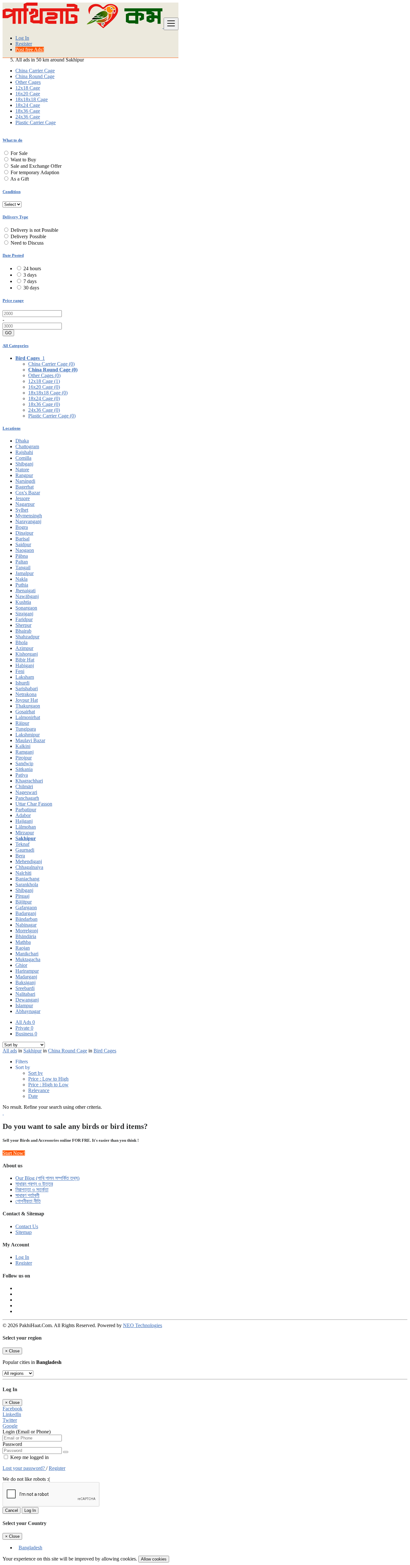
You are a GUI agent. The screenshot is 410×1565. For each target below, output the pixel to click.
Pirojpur (23, 757)
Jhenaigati (25, 590)
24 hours (32, 268)
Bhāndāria (25, 936)
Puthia (21, 585)
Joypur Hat (26, 700)
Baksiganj (25, 982)
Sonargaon (26, 608)
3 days (30, 275)
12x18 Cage (27, 88)
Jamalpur (24, 573)
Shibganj (24, 463)
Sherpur (23, 625)
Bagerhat (24, 487)
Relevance (38, 1090)
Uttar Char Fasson (33, 804)
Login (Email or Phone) (27, 1431)
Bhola (21, 642)
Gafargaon (26, 907)
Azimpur (24, 648)
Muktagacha (27, 959)
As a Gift (19, 179)
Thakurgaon (27, 706)
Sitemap (23, 1232)
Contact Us (26, 1226)
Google (10, 1426)
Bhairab (23, 631)
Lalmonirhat (27, 717)
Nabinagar (26, 925)
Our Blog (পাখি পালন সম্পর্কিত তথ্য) (47, 1178)
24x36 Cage (27, 116)
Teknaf (22, 844)
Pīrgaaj (22, 896)
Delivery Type (15, 217)
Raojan (22, 948)
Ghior (21, 965)
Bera (20, 855)
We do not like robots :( (26, 1479)
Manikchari (26, 953)
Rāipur (22, 723)
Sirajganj (24, 613)
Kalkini (22, 746)
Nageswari (26, 792)
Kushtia (23, 602)
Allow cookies (154, 1559)
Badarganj (25, 913)
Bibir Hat (24, 659)
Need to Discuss (27, 243)
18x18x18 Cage (31, 99)
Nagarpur (25, 504)
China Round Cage (34, 76)
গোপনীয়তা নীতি (28, 1201)
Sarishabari (26, 688)
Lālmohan (25, 827)
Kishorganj (26, 654)
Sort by (35, 1073)
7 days (30, 281)
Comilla (23, 458)
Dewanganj (27, 999)
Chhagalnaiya (29, 867)
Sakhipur (25, 838)
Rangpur (24, 475)
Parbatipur (25, 809)
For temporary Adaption (35, 172)
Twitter (10, 1420)
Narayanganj (28, 521)
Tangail (22, 567)
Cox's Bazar (27, 492)
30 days (31, 287)
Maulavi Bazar (30, 740)
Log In (22, 38)
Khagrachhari (29, 780)
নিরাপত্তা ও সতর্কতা (31, 1189)
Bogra (21, 527)
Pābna (21, 556)
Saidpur (23, 544)
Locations (11, 428)
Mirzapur (24, 832)
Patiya (21, 775)
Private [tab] (24, 1028)
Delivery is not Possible (34, 230)
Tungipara (25, 729)
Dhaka (22, 440)
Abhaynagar (27, 1011)
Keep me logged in (29, 1457)
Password (12, 1444)
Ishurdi (22, 682)
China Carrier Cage (35, 70)
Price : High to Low (48, 1084)
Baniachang (27, 878)
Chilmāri (24, 786)
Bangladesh (30, 1547)
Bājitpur (23, 901)
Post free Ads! (29, 49)
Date (33, 1096)
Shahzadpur (27, 636)
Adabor (23, 815)
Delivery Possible (28, 236)
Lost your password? (24, 1468)
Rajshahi (24, 452)
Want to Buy (23, 159)
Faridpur (24, 619)
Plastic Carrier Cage (35, 122)
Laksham (24, 677)
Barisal (22, 538)
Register (23, 43)
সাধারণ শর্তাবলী (27, 1195)
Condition (11, 191)
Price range (13, 300)
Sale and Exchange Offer (36, 166)
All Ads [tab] (25, 1022)
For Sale (19, 153)
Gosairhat (25, 711)
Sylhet (21, 510)
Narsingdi (25, 481)
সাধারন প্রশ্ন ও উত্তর (34, 1184)
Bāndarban (26, 919)
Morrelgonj (26, 930)
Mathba (23, 942)
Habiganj (24, 665)
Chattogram (27, 446)
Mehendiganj (28, 861)
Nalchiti (23, 873)
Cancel (11, 1510)
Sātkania (24, 769)
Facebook (12, 1408)
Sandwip (24, 763)
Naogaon (24, 550)
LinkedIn (12, 1414)
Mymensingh (28, 515)
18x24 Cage (27, 105)
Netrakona (26, 694)
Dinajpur (24, 533)
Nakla (21, 579)
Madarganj (26, 976)
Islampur (24, 1005)
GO (8, 332)
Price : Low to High (48, 1079)
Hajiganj (24, 821)
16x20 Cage (27, 93)
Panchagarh (27, 798)
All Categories (16, 345)
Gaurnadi (24, 850)
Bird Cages (105, 1050)
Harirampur (27, 971)
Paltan (21, 561)
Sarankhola (26, 884)
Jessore (22, 498)
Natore (22, 469)
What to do (12, 140)
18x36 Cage (27, 111)
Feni (19, 671)
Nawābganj (27, 596)
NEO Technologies (142, 1325)
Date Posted (13, 255)
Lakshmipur (27, 734)
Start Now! (14, 1153)
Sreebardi (25, 988)
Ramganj (24, 752)
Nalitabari (25, 994)
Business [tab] (26, 1033)
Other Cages (28, 82)
